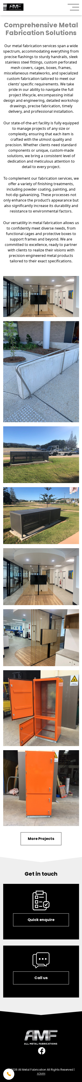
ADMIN (41, 1074)
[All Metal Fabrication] (13, 7)
